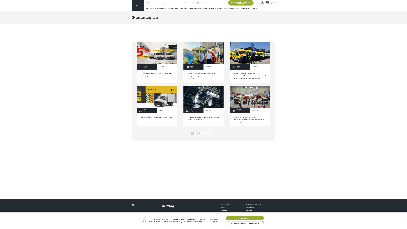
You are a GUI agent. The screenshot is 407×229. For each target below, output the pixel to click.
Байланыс (177, 3)
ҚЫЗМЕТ (223, 207)
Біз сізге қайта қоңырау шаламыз (240, 2)
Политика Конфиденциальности (245, 223)
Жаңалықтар (166, 3)
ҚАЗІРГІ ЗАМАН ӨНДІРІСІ (232, 8)
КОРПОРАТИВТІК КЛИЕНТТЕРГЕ (212, 8)
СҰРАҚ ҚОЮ (249, 210)
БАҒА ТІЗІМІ (245, 8)
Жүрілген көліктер (202, 3)
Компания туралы (152, 3)
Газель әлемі (188, 3)
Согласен (245, 218)
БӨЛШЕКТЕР (224, 210)
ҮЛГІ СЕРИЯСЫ (151, 8)
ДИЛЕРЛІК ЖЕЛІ (250, 207)
